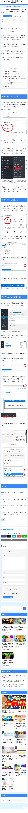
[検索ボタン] (26, 2)
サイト (4, 582)
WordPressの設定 (7, 16)
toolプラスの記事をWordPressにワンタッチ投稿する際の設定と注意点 (13, 680)
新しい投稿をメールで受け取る (10, 593)
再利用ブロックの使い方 (12, 74)
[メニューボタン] (1, 2)
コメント (5, 555)
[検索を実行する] (24, 608)
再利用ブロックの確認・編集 (13, 76)
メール (4, 577)
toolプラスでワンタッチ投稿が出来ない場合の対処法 (14, 676)
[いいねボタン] (3, 519)
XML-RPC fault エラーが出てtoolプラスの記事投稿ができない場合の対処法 (13, 685)
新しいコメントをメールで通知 (10, 589)
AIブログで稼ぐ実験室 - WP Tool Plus (14, 1)
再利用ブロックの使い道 (12, 71)
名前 (4, 572)
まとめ (7, 86)
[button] (3, 536)
